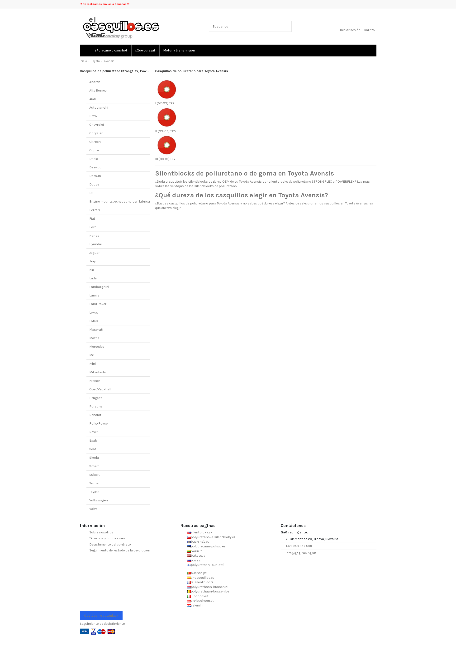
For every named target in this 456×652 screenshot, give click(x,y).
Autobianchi (98, 108)
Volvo (93, 509)
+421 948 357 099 (299, 546)
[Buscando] (287, 26)
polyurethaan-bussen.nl (209, 587)
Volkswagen (98, 500)
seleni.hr (197, 605)
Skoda (94, 458)
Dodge (94, 184)
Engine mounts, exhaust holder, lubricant (121, 201)
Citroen (95, 142)
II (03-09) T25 (165, 131)
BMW (93, 116)
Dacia (93, 159)
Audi (92, 99)
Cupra (94, 150)
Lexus (93, 312)
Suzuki (94, 483)
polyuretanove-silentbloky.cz (213, 537)
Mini (92, 364)
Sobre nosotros (101, 532)
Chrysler (96, 133)
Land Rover (97, 304)
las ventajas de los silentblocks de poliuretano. (201, 186)
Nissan (94, 381)
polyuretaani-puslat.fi (207, 565)
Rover (93, 432)
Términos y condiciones (107, 538)
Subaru (94, 475)
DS (91, 193)
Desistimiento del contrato (110, 544)
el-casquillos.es (202, 578)
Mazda (94, 338)
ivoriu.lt (196, 551)
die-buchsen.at (202, 601)
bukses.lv (198, 556)
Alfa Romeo (98, 90)
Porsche (95, 406)
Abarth (94, 82)
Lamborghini (99, 287)
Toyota (94, 492)
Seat (92, 449)
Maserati (96, 330)
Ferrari (94, 210)
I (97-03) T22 (165, 103)
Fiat (92, 219)
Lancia (94, 295)
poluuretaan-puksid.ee (208, 546)
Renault (95, 415)
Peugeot (95, 398)
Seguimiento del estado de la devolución (119, 550)
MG (91, 355)
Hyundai (95, 244)
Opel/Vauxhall (100, 389)
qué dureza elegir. (168, 208)
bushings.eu (200, 542)
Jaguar (94, 253)
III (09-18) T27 (165, 159)
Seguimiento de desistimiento (102, 624)
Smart (94, 466)
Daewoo (95, 167)
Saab (93, 441)
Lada (93, 278)
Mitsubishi (97, 372)
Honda (94, 236)
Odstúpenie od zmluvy (101, 616)
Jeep (92, 261)
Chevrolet (96, 125)
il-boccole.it (200, 596)
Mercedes (96, 347)
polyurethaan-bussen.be (210, 591)
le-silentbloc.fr (202, 582)
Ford (92, 227)
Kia (91, 270)
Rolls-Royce (98, 423)
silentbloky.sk (201, 532)
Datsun (95, 176)
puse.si (196, 560)
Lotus (93, 321)
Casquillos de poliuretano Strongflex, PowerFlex (118, 71)
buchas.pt (199, 573)
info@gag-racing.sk (301, 553)
